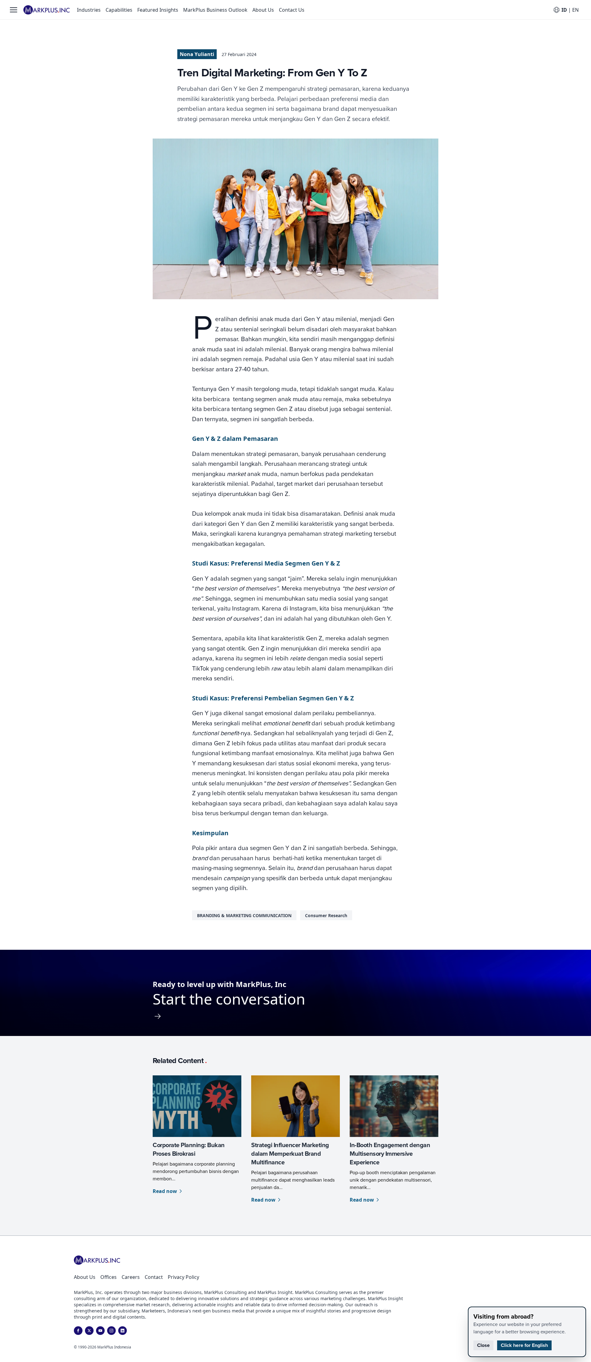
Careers (131, 1277)
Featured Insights (157, 9)
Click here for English (524, 1345)
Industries (89, 9)
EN (575, 9)
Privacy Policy (183, 1277)
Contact (154, 1277)
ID (564, 9)
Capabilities (119, 9)
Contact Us (291, 9)
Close (483, 1345)
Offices (108, 1277)
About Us (263, 9)
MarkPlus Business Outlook (215, 9)
